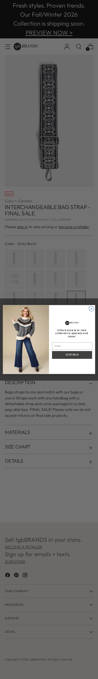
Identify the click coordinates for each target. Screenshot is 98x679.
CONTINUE (72, 354)
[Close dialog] (91, 308)
